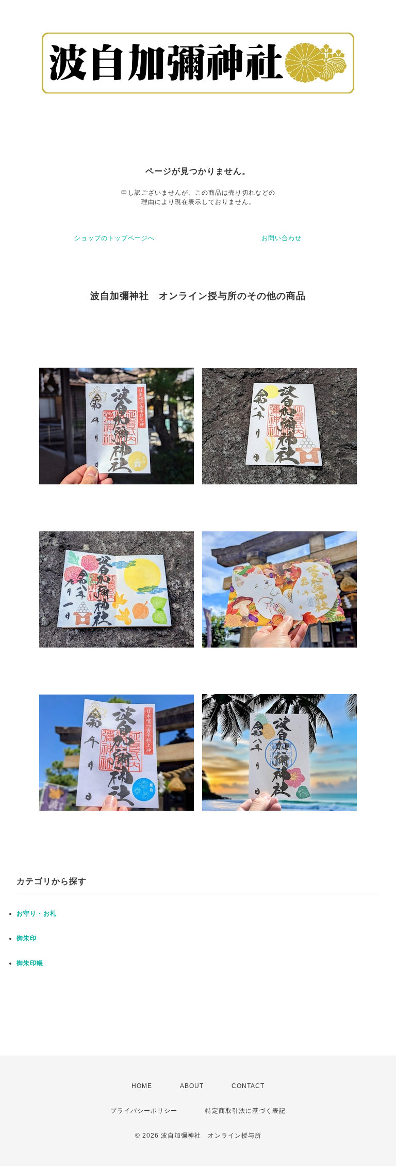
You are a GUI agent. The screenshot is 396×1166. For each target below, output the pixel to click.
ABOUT (192, 1086)
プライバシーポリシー (143, 1110)
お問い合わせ (281, 238)
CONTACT (248, 1086)
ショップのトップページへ (114, 238)
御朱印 (26, 938)
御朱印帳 (29, 963)
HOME (141, 1086)
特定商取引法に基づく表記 (245, 1110)
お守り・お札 (36, 913)
